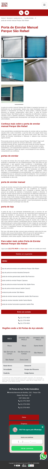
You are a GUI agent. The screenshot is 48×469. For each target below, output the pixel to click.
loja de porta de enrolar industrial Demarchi (15, 272)
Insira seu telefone (27, 437)
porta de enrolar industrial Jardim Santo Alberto (17, 300)
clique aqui (24, 248)
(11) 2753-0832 (25, 323)
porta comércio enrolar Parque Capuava (14, 280)
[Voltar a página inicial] (4, 4)
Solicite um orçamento (24, 254)
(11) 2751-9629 (13, 248)
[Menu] (44, 4)
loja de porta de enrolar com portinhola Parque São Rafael (20, 268)
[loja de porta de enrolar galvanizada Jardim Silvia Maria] (12, 94)
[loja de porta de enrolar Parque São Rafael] (36, 70)
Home (24, 417)
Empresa (24, 424)
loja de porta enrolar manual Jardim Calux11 (16, 288)
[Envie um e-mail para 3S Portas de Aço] (26, 12)
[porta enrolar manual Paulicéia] (36, 47)
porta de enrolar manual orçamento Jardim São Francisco (20, 296)
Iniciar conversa (27, 448)
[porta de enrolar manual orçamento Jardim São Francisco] (12, 70)
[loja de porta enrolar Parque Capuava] (12, 47)
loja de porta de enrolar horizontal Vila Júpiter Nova (18, 284)
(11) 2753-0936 (25, 320)
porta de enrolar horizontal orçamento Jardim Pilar (18, 304)
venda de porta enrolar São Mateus (13, 292)
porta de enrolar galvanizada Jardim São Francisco (18, 276)
